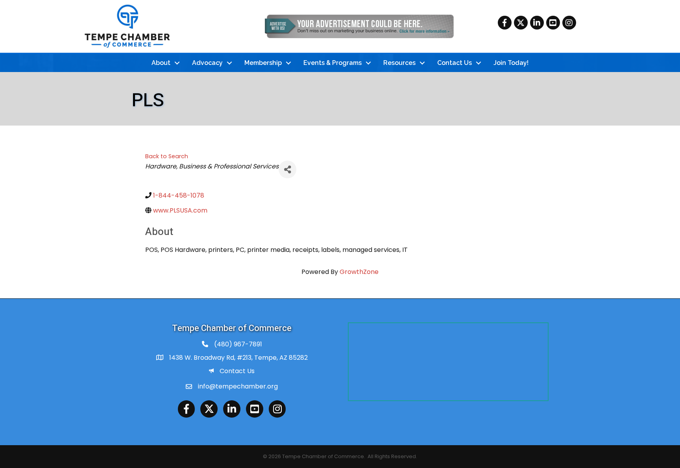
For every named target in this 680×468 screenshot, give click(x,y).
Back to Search (166, 156)
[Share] (287, 169)
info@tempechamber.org (238, 386)
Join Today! (510, 63)
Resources (399, 63)
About (161, 63)
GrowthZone (359, 271)
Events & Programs (332, 63)
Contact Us (454, 63)
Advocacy (207, 63)
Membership (263, 63)
